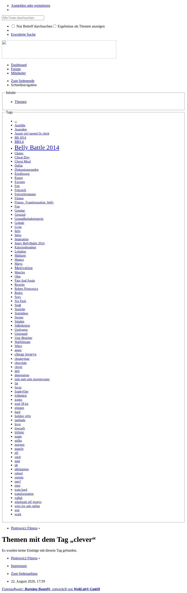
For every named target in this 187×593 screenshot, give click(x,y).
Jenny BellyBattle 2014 (29, 243)
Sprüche (20, 309)
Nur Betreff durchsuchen (34, 26)
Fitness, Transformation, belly (34, 202)
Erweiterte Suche (23, 34)
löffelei (19, 432)
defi (17, 371)
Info (18, 231)
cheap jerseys (25, 354)
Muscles (20, 272)
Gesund (20, 214)
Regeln (20, 284)
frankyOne (21, 391)
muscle (19, 448)
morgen (19, 444)
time (17, 485)
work (18, 514)
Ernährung (22, 173)
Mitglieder (18, 73)
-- (16, 121)
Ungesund (21, 333)
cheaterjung (22, 358)
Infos (18, 235)
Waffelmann (22, 342)
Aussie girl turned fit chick (32, 133)
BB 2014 (20, 137)
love (18, 424)
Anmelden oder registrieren (30, 6)
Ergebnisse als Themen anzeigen (81, 26)
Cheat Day (22, 157)
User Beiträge (23, 338)
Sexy (18, 297)
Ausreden (21, 129)
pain (17, 461)
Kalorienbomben (25, 247)
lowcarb (20, 428)
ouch (18, 457)
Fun (17, 206)
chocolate (21, 363)
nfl (16, 453)
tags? (18, 481)
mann (18, 436)
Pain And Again (25, 280)
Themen (20, 102)
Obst (18, 276)
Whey (18, 346)
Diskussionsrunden (27, 169)
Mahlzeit (20, 255)
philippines (22, 469)
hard (17, 412)
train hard (21, 489)
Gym (18, 227)
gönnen (19, 408)
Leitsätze (20, 251)
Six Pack (20, 301)
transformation (24, 493)
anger (18, 350)
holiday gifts (23, 416)
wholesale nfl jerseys (28, 502)
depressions (22, 375)
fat (16, 383)
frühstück (21, 395)
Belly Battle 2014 (37, 147)
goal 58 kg (21, 403)
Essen (19, 178)
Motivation (24, 268)
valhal (18, 498)
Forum (16, 69)
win (17, 510)
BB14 (19, 142)
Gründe (19, 223)
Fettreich (20, 190)
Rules (19, 293)
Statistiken (21, 313)
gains (18, 399)
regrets (19, 477)
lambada (20, 420)
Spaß (18, 305)
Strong (19, 317)
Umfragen (21, 329)
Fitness (19, 198)
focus (18, 387)
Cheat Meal (23, 161)
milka (18, 440)
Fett (17, 186)
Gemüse (20, 210)
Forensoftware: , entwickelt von (51, 589)
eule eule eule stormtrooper (32, 379)
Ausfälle (20, 125)
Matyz (19, 263)
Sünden (19, 321)
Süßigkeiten (22, 325)
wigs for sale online (27, 506)
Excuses (20, 182)
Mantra (19, 259)
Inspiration (22, 239)
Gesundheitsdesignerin (29, 218)
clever (18, 367)
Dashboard (19, 65)
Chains (19, 153)
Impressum (19, 566)
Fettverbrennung (25, 194)
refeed (19, 473)
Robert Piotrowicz (26, 288)
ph (16, 465)
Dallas (19, 165)
